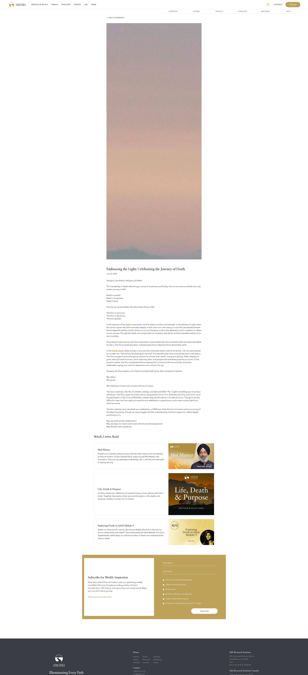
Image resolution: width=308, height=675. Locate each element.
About (288, 11)
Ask (86, 4)
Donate (292, 4)
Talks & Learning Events (176, 584)
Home (136, 652)
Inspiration (173, 11)
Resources (265, 11)
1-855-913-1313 (139, 671)
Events (77, 4)
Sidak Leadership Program (177, 598)
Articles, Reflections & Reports (179, 594)
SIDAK (93, 4)
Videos (54, 4)
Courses (196, 11)
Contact (278, 4)
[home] (17, 5)
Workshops (242, 11)
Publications (171, 589)
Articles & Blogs (39, 4)
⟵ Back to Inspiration (115, 18)
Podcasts (65, 4)
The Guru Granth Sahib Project (179, 580)
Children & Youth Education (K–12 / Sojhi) (184, 603)
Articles (136, 657)
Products (219, 11)
